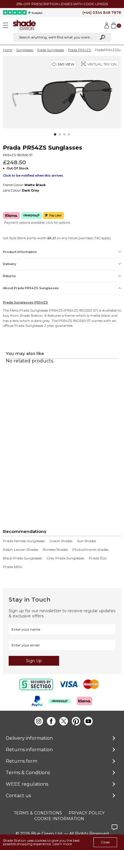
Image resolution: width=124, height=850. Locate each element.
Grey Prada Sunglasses (65, 558)
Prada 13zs (97, 558)
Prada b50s (12, 567)
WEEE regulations (27, 784)
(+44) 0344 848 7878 (101, 12)
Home (7, 50)
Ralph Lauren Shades (20, 550)
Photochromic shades (90, 550)
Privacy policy (87, 813)
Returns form (21, 761)
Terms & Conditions (28, 772)
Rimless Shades (55, 550)
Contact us (18, 795)
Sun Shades (86, 541)
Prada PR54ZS (79, 50)
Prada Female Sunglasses (24, 541)
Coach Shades (60, 541)
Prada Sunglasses (50, 50)
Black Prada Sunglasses (22, 558)
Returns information (29, 749)
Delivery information (29, 738)
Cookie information (59, 818)
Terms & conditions (38, 813)
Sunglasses (24, 50)
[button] (55, 134)
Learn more (62, 844)
